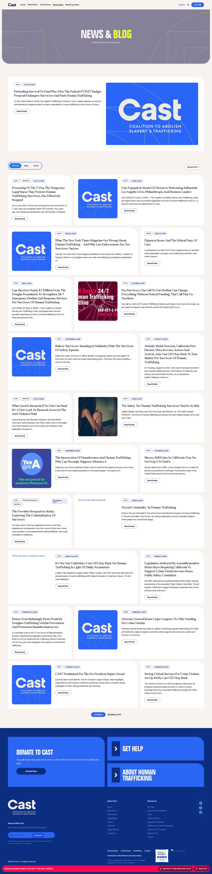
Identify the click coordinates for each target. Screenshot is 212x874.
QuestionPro (118, 860)
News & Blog (58, 5)
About (22, 5)
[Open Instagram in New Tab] (201, 812)
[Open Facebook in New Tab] (201, 807)
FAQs (149, 814)
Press (36, 166)
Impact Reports (113, 829)
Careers (110, 822)
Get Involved (45, 5)
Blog (18, 84)
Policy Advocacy (154, 818)
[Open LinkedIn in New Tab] (201, 803)
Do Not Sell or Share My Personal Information (124, 856)
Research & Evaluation (156, 822)
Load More (98, 714)
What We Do (33, 5)
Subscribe (38, 835)
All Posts (15, 166)
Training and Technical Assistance (160, 826)
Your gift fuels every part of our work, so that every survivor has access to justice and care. (57, 760)
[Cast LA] (12, 4)
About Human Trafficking (157, 811)
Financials (111, 826)
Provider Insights (30, 500)
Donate (182, 5)
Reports (26, 181)
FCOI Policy (137, 851)
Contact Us (111, 833)
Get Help (197, 5)
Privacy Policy (112, 851)
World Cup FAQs (72, 5)
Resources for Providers (156, 829)
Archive (147, 851)
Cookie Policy (126, 851)
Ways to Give (152, 833)
